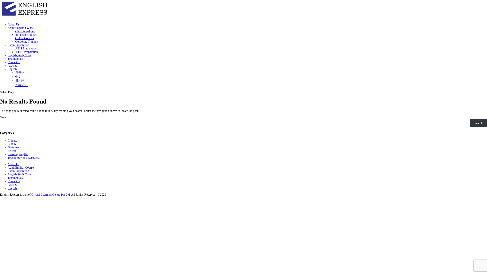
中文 (18, 76)
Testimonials (15, 58)
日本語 (19, 80)
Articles (12, 65)
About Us (13, 24)
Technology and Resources (24, 157)
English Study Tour (19, 55)
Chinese (12, 140)
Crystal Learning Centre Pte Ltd (50, 194)
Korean (12, 150)
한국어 (19, 72)
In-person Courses (26, 34)
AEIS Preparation (26, 48)
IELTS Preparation (26, 51)
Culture (12, 144)
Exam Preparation (18, 45)
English (12, 69)
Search (4, 117)
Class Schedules (25, 31)
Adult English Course (21, 27)
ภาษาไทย (21, 85)
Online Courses (24, 38)
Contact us (14, 62)
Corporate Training (26, 41)
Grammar (13, 147)
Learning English (18, 154)
